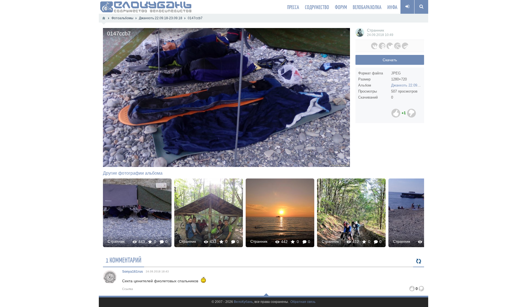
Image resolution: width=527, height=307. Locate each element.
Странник (375, 30)
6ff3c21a (280, 212)
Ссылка (127, 289)
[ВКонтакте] (374, 46)
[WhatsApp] (397, 46)
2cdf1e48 (209, 212)
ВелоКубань (243, 302)
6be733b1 (351, 212)
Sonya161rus (132, 271)
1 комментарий (123, 260)
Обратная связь (302, 302)
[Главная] (104, 18)
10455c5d (137, 212)
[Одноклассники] (382, 46)
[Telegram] (405, 46)
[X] (389, 46)
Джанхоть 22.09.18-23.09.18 (414, 85)
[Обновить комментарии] (418, 261)
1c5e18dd (423, 212)
